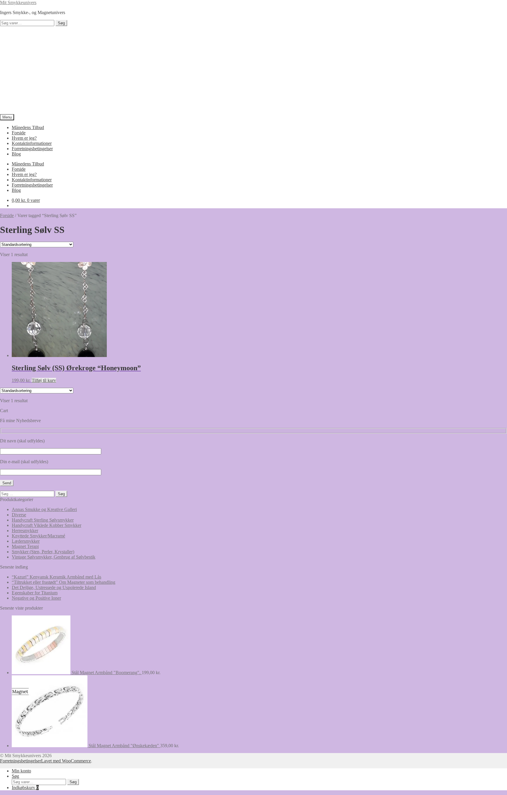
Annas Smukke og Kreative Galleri (44, 509)
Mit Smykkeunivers (18, 2)
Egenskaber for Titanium (35, 592)
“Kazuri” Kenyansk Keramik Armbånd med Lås (56, 576)
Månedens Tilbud (28, 127)
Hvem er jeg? (24, 138)
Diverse (19, 514)
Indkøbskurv (25, 787)
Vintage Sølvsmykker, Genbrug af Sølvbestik (53, 556)
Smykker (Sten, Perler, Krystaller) (43, 551)
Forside (19, 132)
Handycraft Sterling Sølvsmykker (43, 519)
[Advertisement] (253, 70)
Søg (61, 23)
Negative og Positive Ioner (36, 598)
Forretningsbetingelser (32, 148)
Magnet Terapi (25, 546)
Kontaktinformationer (32, 143)
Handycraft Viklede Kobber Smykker (46, 525)
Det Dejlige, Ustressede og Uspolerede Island (54, 587)
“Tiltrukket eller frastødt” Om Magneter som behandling (63, 582)
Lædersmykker (26, 541)
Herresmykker (25, 530)
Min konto (21, 770)
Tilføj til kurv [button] (44, 380)
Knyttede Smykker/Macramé (38, 535)
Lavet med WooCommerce (66, 760)
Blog (16, 153)
